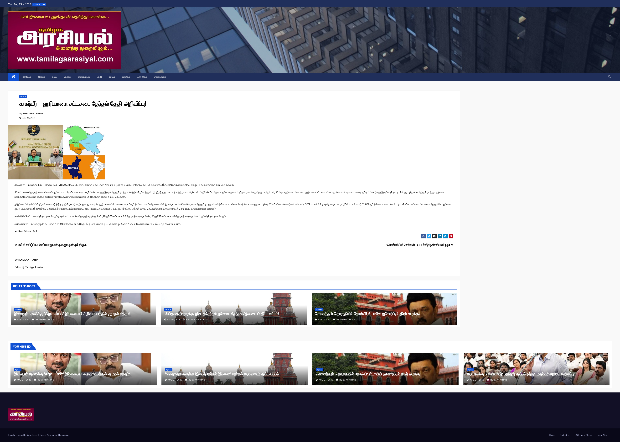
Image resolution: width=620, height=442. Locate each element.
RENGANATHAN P (33, 113)
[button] (609, 76)
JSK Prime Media (583, 435)
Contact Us (565, 435)
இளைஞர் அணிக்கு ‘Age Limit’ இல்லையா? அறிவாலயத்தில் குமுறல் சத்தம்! (72, 313)
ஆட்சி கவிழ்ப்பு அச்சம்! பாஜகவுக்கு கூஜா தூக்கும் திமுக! (52, 244)
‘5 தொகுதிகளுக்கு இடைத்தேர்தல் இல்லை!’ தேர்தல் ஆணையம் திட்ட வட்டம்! (221, 313)
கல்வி (54, 76)
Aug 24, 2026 (24, 380)
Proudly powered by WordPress (23, 435)
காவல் (112, 76)
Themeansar (63, 435)
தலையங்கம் (160, 76)
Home (552, 435)
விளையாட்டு (84, 76)
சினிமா (41, 76)
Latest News (602, 435)
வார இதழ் (142, 76)
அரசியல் (27, 76)
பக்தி (99, 76)
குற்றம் (67, 76)
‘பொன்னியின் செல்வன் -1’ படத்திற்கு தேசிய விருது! (418, 244)
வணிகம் (126, 76)
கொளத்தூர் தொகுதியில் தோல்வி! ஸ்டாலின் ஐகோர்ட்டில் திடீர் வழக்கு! (367, 313)
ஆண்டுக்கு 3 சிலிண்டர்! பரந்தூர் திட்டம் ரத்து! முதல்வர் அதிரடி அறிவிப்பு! (520, 374)
